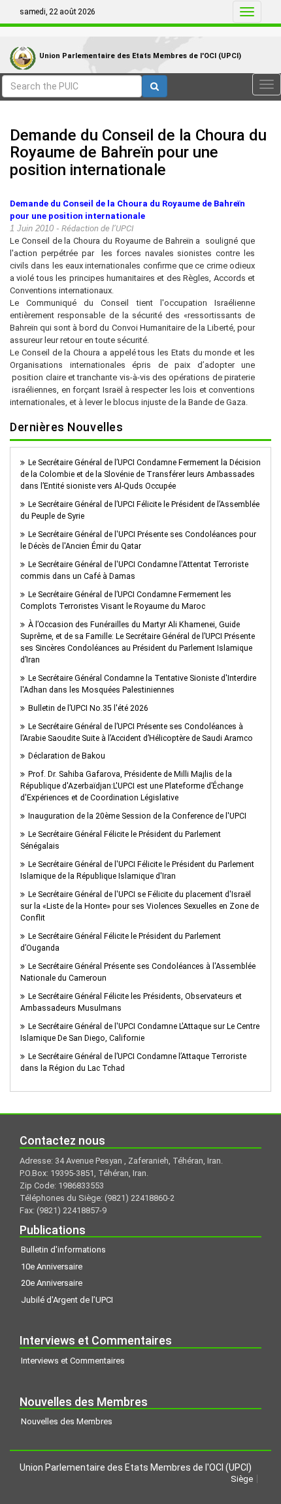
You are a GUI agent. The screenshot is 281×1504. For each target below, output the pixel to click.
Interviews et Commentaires (73, 1360)
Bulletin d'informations (63, 1249)
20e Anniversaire (51, 1283)
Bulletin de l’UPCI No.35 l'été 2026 (88, 708)
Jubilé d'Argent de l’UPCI (67, 1300)
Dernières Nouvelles (66, 427)
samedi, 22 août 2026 (57, 11)
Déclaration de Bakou (66, 755)
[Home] (19, 45)
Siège (242, 1479)
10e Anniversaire (51, 1266)
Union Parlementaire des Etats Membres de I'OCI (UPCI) (140, 56)
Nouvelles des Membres (66, 1421)
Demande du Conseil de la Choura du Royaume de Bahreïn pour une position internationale (138, 152)
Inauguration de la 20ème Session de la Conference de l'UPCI (137, 816)
